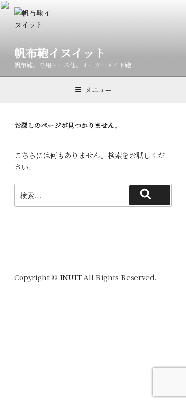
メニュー (98, 90)
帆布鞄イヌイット (60, 52)
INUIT (71, 277)
